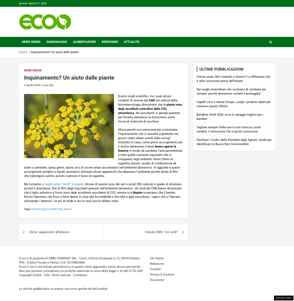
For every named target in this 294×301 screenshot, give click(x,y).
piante (67, 209)
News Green (31, 42)
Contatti (155, 269)
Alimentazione (84, 42)
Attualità (131, 42)
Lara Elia (48, 85)
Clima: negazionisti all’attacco (49, 232)
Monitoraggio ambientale (46, 209)
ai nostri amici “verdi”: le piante (62, 184)
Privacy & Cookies (162, 274)
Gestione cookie (284, 298)
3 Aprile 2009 (32, 85)
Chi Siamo (157, 258)
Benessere (110, 42)
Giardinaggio (56, 42)
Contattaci (80, 275)
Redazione (157, 264)
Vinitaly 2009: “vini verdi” (161, 232)
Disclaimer (157, 280)
